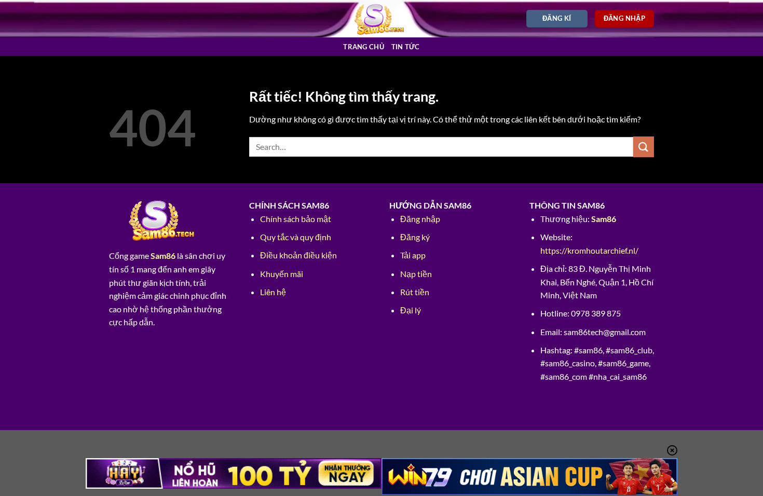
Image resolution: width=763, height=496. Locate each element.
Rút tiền (414, 292)
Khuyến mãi (281, 274)
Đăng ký (415, 237)
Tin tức (405, 47)
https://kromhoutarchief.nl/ (589, 250)
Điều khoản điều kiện (298, 255)
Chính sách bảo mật (295, 219)
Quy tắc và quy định (295, 237)
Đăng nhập (420, 219)
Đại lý (410, 310)
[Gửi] (643, 146)
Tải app (413, 255)
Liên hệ (273, 292)
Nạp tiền (416, 274)
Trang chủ (363, 47)
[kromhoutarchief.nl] (381, 18)
